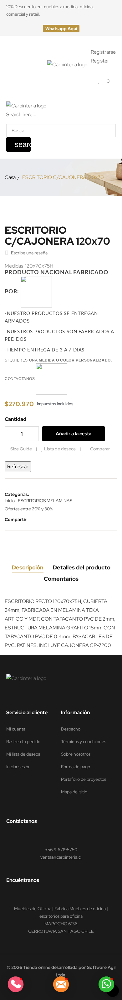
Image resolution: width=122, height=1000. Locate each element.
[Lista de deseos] (99, 81)
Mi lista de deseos (23, 754)
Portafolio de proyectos (83, 779)
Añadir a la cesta (73, 434)
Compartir (36, 519)
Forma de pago (75, 766)
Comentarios (61, 578)
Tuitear (45, 519)
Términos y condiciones (83, 741)
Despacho (70, 729)
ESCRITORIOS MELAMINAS (45, 500)
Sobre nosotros (75, 754)
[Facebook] (9, 696)
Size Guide (21, 449)
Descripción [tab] (27, 567)
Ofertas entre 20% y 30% (29, 509)
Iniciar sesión (18, 766)
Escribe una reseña (26, 253)
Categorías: (17, 494)
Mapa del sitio (74, 792)
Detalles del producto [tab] (81, 567)
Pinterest (54, 519)
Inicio (10, 500)
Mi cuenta (15, 729)
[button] (61, 28)
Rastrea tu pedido (23, 741)
